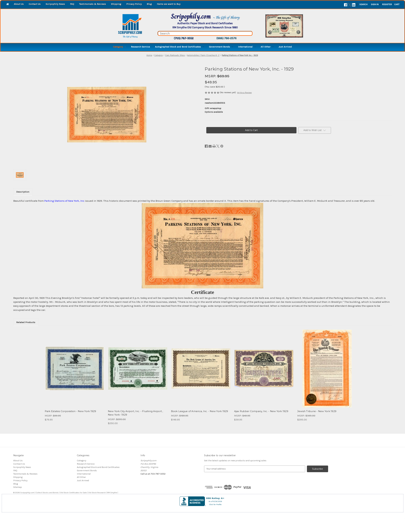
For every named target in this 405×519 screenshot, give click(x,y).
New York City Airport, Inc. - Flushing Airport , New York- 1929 (135, 413)
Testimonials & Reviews (92, 4)
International (245, 46)
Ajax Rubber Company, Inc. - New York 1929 (261, 411)
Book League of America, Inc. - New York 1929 (199, 411)
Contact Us (35, 4)
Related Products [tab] (25, 322)
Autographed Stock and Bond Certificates (178, 46)
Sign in (375, 4)
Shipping (116, 4)
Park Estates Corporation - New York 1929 (70, 411)
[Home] (7, 4)
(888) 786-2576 (226, 38)
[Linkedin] (353, 4)
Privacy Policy (134, 4)
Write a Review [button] (244, 92)
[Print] (214, 146)
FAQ (72, 4)
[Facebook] (345, 4)
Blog (149, 4)
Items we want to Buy (169, 4)
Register (387, 4)
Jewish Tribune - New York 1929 (316, 411)
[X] (349, 4)
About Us (19, 4)
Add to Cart (75, 371)
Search (363, 4)
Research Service (140, 46)
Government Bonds (219, 46)
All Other (266, 46)
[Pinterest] (221, 146)
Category (118, 46)
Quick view (74, 365)
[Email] (210, 146)
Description (22, 191)
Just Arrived (285, 46)
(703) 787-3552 (183, 38)
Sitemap (17, 487)
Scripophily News (55, 4)
